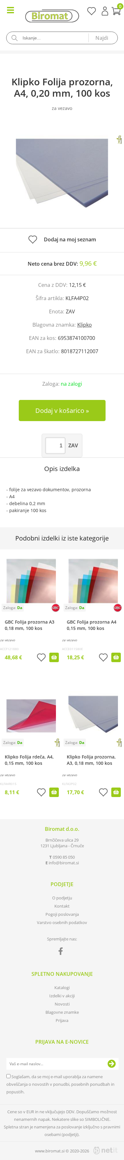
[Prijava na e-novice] (112, 1064)
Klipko (84, 324)
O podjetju (62, 898)
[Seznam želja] (91, 13)
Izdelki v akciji (62, 996)
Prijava (105, 11)
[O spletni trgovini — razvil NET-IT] (105, 1150)
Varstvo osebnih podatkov (62, 922)
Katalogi (62, 987)
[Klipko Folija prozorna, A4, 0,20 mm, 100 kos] (62, 176)
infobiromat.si (64, 863)
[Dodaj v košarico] (54, 657)
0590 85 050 (64, 857)
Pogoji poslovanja (62, 914)
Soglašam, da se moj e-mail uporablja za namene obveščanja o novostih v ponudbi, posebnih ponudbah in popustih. (60, 1084)
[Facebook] (62, 952)
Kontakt (62, 906)
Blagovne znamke (62, 1012)
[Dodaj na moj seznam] (41, 658)
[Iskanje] (103, 37)
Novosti (62, 1004)
